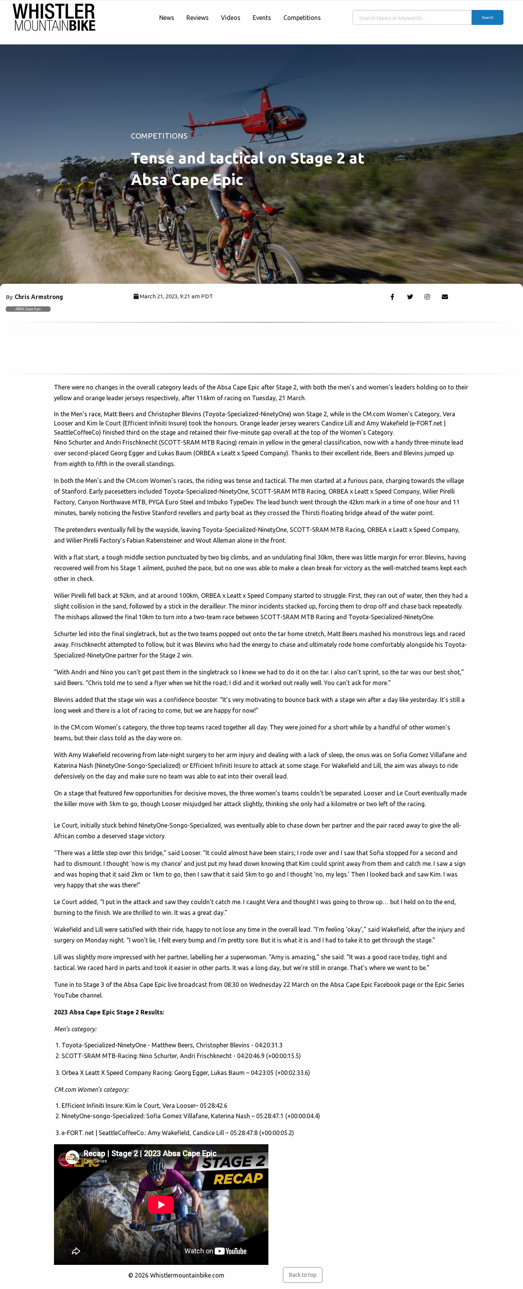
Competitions (302, 17)
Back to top (303, 1275)
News (166, 17)
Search (488, 17)
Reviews (197, 17)
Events (262, 17)
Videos (230, 17)
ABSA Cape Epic (28, 309)
